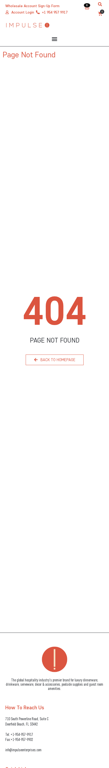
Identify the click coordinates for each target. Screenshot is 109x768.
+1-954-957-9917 (22, 734)
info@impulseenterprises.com (23, 749)
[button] (100, 4)
